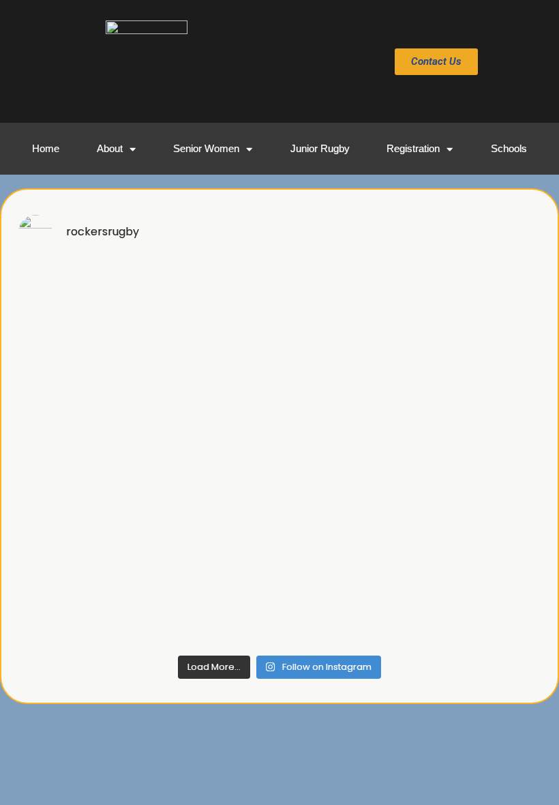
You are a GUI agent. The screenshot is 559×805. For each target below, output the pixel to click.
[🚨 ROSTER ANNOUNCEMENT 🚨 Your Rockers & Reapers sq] (345, 532)
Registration (413, 148)
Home (45, 148)
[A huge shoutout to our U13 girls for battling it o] (345, 377)
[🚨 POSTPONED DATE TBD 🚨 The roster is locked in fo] (81, 455)
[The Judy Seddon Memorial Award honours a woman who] (478, 532)
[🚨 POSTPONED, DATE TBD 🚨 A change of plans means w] (213, 455)
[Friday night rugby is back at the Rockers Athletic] (213, 532)
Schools (509, 148)
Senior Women (206, 148)
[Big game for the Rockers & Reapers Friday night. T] (478, 455)
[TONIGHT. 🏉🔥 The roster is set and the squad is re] (81, 532)
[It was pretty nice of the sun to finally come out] (478, 377)
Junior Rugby (320, 148)
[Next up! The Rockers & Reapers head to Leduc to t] (81, 609)
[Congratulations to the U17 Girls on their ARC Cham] (213, 377)
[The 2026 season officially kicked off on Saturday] (345, 609)
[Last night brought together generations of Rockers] (81, 377)
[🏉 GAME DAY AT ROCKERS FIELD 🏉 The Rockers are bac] (478, 300)
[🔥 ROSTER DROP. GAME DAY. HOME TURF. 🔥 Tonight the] (345, 300)
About (110, 148)
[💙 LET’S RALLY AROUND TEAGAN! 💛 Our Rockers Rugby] (81, 300)
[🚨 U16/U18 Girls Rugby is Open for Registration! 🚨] (345, 455)
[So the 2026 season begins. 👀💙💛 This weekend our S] (478, 609)
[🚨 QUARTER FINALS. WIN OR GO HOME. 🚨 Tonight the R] (213, 300)
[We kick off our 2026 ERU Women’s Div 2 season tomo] (213, 609)
